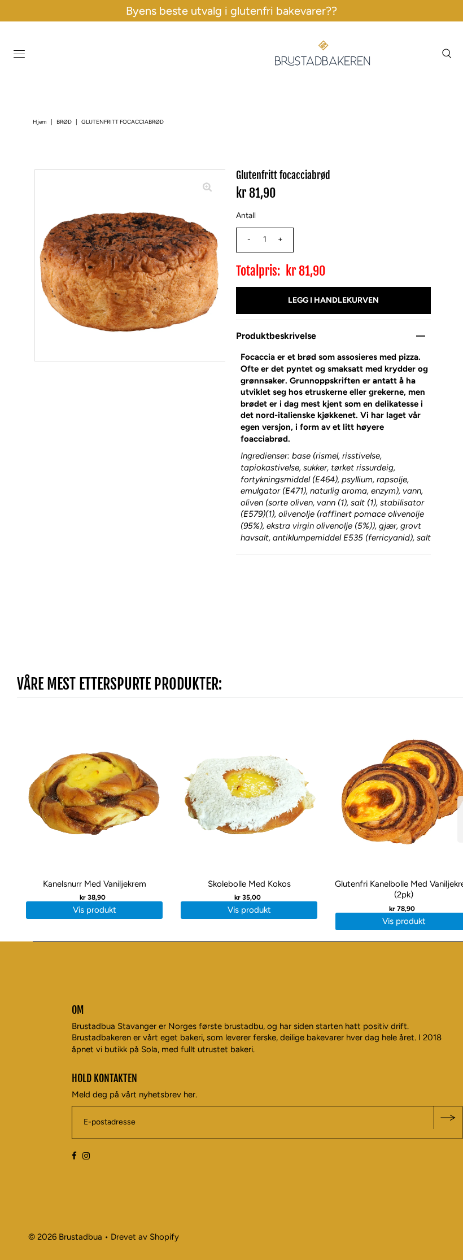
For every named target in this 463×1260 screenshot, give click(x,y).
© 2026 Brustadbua (65, 1237)
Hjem (40, 121)
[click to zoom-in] (207, 187)
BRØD (64, 121)
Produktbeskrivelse (276, 335)
